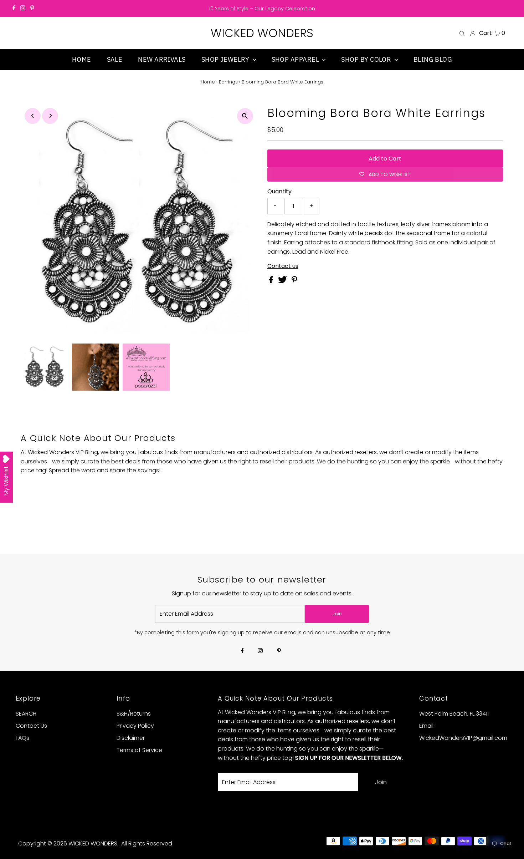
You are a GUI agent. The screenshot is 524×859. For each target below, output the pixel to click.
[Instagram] (23, 8)
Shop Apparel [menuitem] (296, 59)
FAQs (22, 738)
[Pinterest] (32, 8)
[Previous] (33, 116)
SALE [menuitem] (115, 59)
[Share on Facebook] (271, 281)
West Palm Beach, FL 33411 (454, 714)
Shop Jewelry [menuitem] (226, 59)
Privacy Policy (135, 726)
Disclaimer (131, 738)
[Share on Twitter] (283, 281)
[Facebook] (14, 8)
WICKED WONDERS (262, 33)
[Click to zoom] (245, 116)
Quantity (279, 191)
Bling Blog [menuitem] (432, 59)
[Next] (50, 116)
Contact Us (31, 726)
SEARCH (26, 714)
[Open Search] (462, 33)
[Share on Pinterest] (294, 281)
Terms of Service (139, 750)
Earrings (228, 81)
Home (208, 81)
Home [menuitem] (81, 59)
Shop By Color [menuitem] (366, 59)
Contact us (282, 266)
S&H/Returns (134, 714)
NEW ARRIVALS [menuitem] (161, 59)
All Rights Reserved (146, 843)
